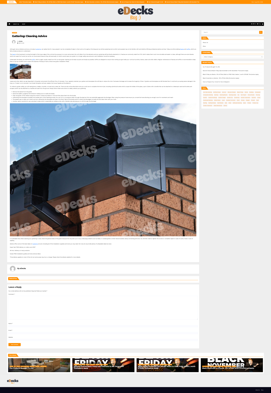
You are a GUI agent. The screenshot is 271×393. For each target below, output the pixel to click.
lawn (223, 100)
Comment (11, 294)
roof (257, 100)
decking (216, 94)
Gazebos (97, 364)
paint (238, 100)
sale (226, 102)
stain (244, 102)
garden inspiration (245, 97)
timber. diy (255, 102)
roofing (205, 102)
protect (253, 100)
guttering (14, 32)
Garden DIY (32, 366)
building (251, 92)
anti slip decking (207, 92)
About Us (16, 24)
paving (242, 100)
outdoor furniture (230, 100)
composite (257, 92)
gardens (254, 97)
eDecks (20, 41)
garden (205, 97)
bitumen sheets (232, 92)
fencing (258, 94)
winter (225, 105)
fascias (182, 49)
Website (10, 337)
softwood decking (237, 102)
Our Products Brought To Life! (211, 67)
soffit (33, 59)
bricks (246, 92)
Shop (23, 24)
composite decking (208, 94)
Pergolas (37, 366)
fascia (13, 54)
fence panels (251, 94)
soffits (188, 49)
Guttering (35, 244)
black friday (240, 92)
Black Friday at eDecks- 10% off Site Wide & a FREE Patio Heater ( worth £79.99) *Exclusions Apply (231, 74)
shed (230, 102)
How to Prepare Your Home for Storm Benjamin (216, 82)
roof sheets (220, 102)
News (101, 364)
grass (258, 97)
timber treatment (207, 105)
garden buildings (213, 97)
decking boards (223, 94)
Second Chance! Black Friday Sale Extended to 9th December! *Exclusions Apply (225, 70)
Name (10, 323)
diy (238, 94)
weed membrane (218, 105)
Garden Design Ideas (25, 366)
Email (10, 330)
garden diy (230, 97)
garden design (222, 97)
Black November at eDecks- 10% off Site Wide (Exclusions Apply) (221, 78)
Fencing (18, 366)
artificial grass (216, 92)
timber (249, 102)
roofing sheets (212, 102)
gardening (236, 97)
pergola (247, 100)
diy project (243, 94)
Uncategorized (43, 366)
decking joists (232, 94)
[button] (260, 24)
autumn (224, 92)
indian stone (217, 100)
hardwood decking (207, 100)
